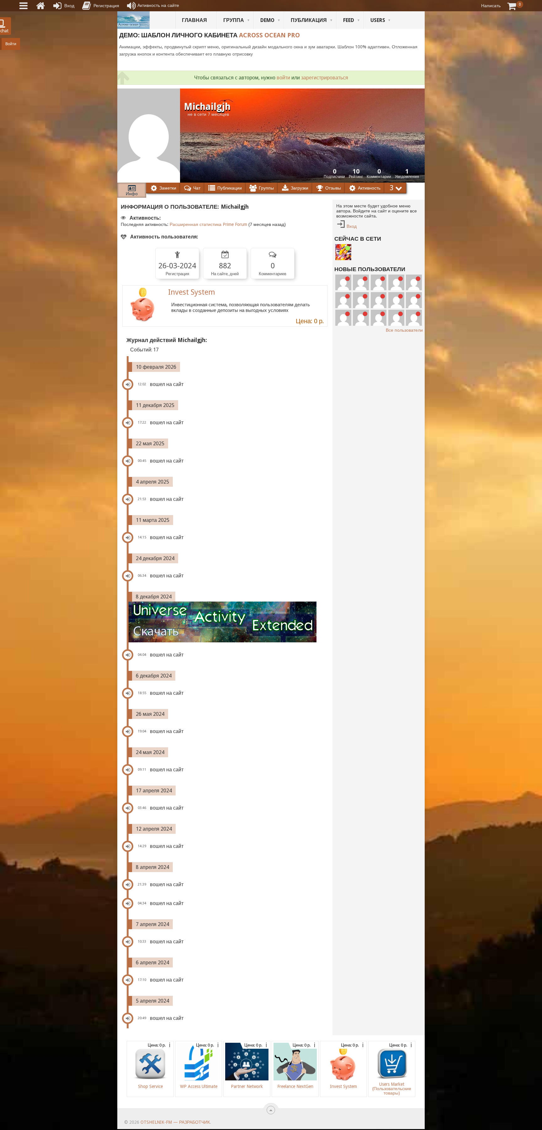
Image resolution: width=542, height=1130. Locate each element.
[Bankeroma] (343, 318)
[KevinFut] (379, 318)
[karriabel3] (361, 318)
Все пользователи (404, 330)
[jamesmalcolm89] (361, 283)
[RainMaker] (379, 300)
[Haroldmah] (361, 300)
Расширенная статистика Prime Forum (208, 224)
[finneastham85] (414, 283)
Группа (233, 20)
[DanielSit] (396, 318)
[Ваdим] (343, 252)
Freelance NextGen (295, 1086)
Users (377, 20)
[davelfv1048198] (396, 300)
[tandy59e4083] (343, 283)
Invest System (191, 292)
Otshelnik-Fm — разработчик (175, 1122)
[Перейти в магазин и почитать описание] (143, 306)
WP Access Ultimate (198, 1086)
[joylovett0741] (396, 283)
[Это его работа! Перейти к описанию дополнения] (227, 622)
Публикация (309, 20)
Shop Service (150, 1086)
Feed (348, 20)
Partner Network (247, 1086)
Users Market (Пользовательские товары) (391, 1088)
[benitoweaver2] (343, 300)
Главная (194, 20)
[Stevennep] (379, 283)
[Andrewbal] (414, 318)
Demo (267, 20)
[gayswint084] (414, 300)
